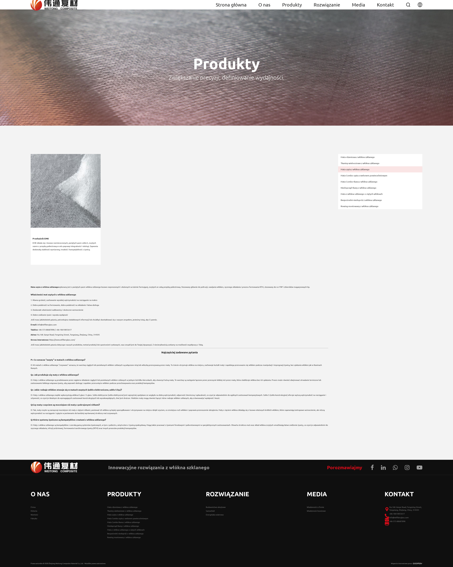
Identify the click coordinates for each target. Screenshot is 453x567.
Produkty (292, 4)
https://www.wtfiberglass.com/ (62, 339)
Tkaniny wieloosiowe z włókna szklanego (360, 163)
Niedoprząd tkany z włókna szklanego (358, 187)
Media (358, 4)
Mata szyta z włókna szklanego (355, 169)
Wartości (34, 514)
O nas (264, 4)
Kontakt (385, 4)
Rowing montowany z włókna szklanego (359, 206)
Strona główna (231, 4)
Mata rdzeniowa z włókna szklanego (358, 157)
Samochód (210, 511)
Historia (34, 511)
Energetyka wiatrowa (215, 514)
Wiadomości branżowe (316, 511)
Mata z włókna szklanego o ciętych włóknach (362, 194)
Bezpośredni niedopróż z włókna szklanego (361, 200)
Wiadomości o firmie (315, 507)
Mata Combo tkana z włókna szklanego (359, 181)
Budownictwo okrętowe (216, 507)
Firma (33, 507)
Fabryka (34, 518)
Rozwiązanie (327, 4)
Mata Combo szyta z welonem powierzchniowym (364, 175)
